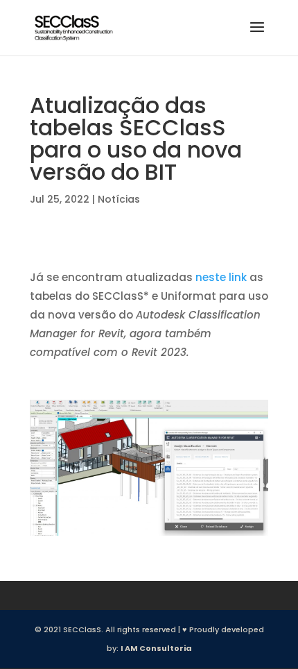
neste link (221, 277)
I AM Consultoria (156, 648)
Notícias (119, 199)
